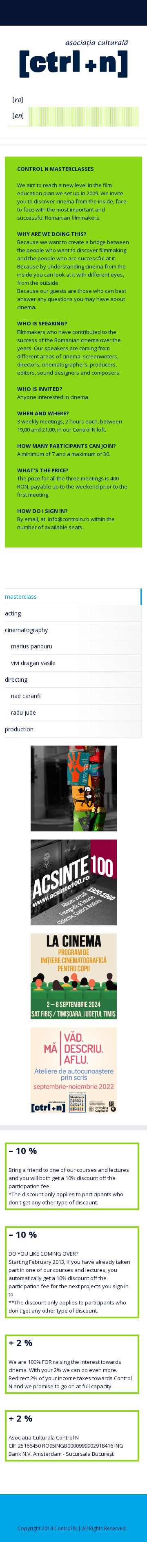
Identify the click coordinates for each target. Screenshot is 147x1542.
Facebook (64, 11)
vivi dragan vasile (33, 663)
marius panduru (31, 646)
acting (13, 613)
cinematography (26, 630)
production (19, 729)
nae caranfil (26, 696)
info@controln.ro (68, 519)
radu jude (23, 712)
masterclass (21, 596)
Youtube (80, 13)
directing (16, 679)
